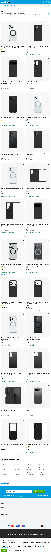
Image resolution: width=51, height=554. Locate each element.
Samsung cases (42, 462)
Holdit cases (16, 464)
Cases (3, 10)
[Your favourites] (46, 2)
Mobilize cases (16, 472)
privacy (41, 546)
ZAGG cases (41, 474)
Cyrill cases (3, 469)
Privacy (15, 534)
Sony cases (41, 464)
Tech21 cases (41, 469)
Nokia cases (28, 466)
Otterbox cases (29, 472)
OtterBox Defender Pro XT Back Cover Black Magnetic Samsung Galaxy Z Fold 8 (38, 189)
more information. (36, 532)
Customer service (4, 514)
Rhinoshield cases (29, 475)
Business (2, 517)
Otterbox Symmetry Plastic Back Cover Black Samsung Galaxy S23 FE (11, 374)
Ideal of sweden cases (18, 466)
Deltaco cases (3, 472)
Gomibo (2, 521)
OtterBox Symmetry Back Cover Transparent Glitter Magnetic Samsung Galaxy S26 (37, 265)
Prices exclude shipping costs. (37, 531)
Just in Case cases (17, 467)
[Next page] (32, 455)
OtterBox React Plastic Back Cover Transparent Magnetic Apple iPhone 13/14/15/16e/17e (36, 118)
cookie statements (4, 547)
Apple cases (3, 462)
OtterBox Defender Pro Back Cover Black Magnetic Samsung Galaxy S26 (37, 47)
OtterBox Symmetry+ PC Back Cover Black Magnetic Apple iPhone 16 (37, 374)
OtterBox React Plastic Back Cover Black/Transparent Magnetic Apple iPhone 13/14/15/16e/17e (13, 47)
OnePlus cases (29, 469)
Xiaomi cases (41, 472)
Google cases (16, 462)
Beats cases (3, 466)
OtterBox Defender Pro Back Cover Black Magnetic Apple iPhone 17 (37, 82)
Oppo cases (28, 471)
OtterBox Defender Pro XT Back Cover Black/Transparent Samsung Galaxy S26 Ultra (11, 153)
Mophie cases (16, 475)
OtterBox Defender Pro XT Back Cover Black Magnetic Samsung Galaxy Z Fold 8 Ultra (13, 409)
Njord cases (28, 464)
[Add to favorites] (23, 22)
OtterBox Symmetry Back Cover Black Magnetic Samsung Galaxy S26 (36, 153)
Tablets (2, 507)
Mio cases (16, 471)
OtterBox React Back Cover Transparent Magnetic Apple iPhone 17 (12, 189)
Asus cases (3, 464)
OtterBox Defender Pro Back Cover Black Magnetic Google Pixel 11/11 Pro (37, 225)
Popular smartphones (5, 500)
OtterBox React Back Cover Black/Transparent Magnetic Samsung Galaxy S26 (36, 338)
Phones (2, 503)
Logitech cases (17, 469)
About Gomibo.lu (10, 534)
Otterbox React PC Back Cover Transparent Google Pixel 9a (37, 409)
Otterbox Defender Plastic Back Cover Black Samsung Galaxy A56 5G (38, 445)
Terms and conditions (25, 534)
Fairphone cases (4, 475)
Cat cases (3, 467)
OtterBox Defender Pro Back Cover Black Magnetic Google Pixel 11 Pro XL (12, 82)
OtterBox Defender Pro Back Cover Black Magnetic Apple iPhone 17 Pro (12, 303)
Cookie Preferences (33, 534)
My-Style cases (29, 462)
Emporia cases (4, 474)
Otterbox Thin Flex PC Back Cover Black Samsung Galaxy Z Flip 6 (12, 445)
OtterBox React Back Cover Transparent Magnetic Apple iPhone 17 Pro (12, 338)
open (13, 480)
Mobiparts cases (17, 474)
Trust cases (41, 471)
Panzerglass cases (30, 474)
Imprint (19, 534)
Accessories (3, 510)
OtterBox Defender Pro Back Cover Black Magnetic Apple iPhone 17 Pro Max (37, 303)
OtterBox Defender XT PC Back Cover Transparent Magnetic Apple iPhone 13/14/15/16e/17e (12, 265)
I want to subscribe (39, 491)
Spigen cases (41, 467)
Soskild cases (41, 466)
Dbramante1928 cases (5, 471)
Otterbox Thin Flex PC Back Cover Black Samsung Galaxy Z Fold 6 (12, 225)
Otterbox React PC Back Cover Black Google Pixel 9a (12, 117)
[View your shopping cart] (49, 2)
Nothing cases (29, 467)
